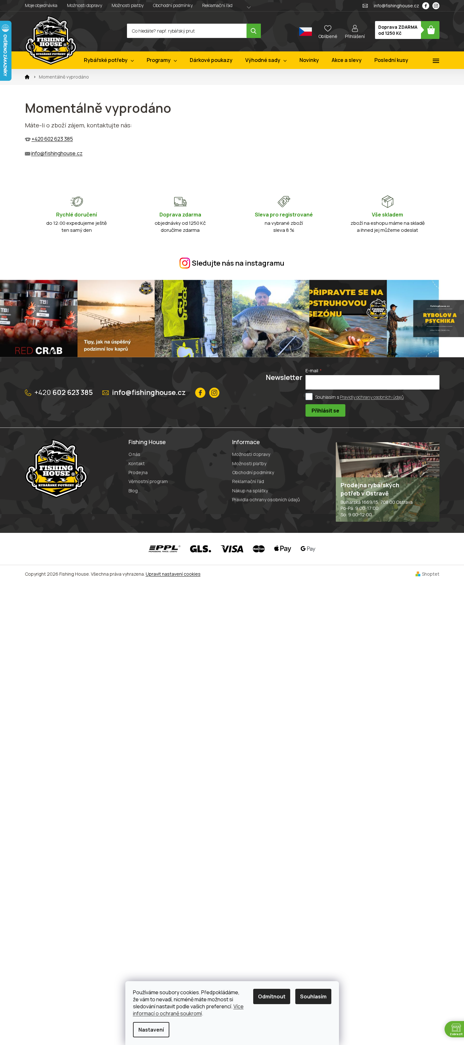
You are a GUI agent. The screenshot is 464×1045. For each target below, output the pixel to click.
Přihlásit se (325, 410)
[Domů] (27, 77)
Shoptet (430, 574)
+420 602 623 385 (52, 138)
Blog (133, 491)
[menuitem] (108, 60)
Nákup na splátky (250, 491)
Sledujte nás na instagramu (238, 263)
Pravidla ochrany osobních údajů (266, 499)
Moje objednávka (41, 5)
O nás (134, 454)
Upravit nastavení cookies (173, 574)
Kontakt (137, 463)
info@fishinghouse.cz (57, 153)
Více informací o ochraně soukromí (188, 1010)
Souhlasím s (359, 397)
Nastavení (151, 1029)
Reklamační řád (217, 5)
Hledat (254, 31)
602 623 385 (63, 392)
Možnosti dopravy (84, 5)
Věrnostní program (148, 481)
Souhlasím (313, 996)
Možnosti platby (128, 5)
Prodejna (138, 472)
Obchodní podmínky (173, 5)
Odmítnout (271, 996)
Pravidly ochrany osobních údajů (372, 397)
